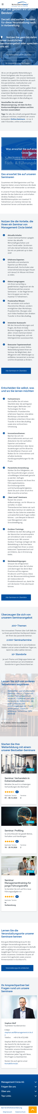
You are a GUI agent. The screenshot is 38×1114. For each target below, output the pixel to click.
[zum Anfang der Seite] (33, 1109)
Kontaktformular (11, 1063)
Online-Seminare (18, 119)
